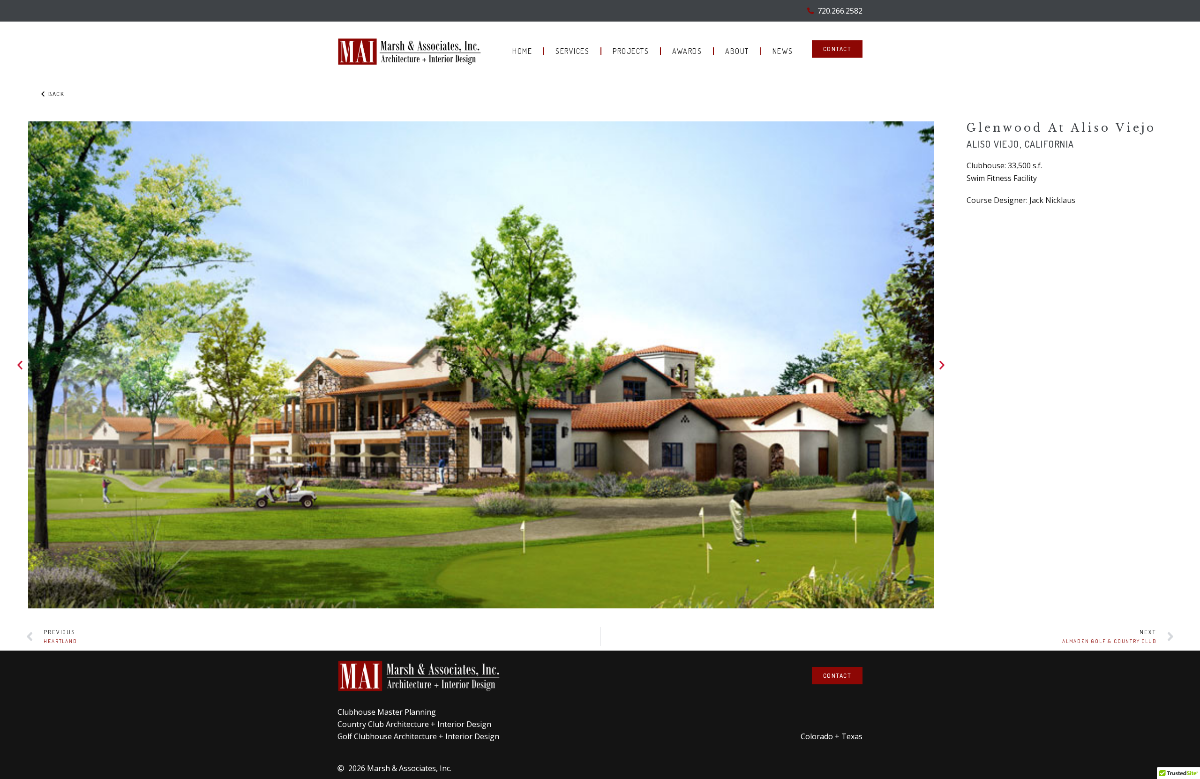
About (737, 51)
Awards (687, 51)
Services (572, 51)
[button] (20, 365)
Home (522, 51)
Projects (631, 51)
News (782, 51)
